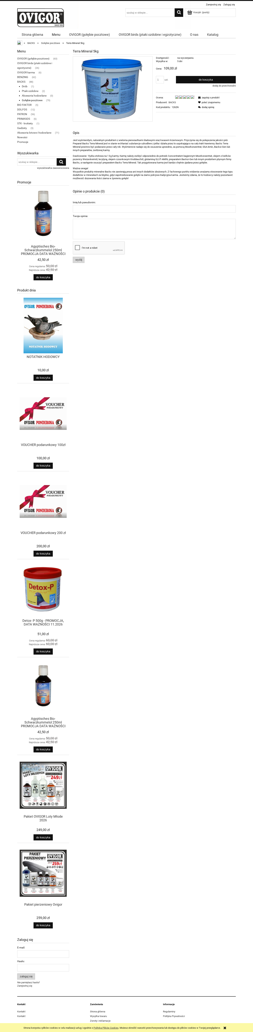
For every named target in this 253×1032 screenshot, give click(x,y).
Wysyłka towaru (98, 1016)
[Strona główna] (40, 17)
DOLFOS (22, 109)
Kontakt (21, 1011)
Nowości (22, 137)
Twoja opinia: (80, 216)
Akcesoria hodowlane (34, 95)
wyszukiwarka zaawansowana (53, 168)
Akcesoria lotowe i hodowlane (34, 132)
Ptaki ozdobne (30, 90)
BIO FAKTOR (24, 104)
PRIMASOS (23, 118)
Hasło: (21, 961)
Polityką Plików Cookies (106, 1027)
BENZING (22, 77)
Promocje (22, 141)
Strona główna (97, 1011)
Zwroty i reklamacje (100, 1020)
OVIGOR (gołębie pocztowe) (33, 58)
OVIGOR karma (26, 72)
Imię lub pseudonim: (84, 202)
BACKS (21, 81)
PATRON (22, 114)
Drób (24, 86)
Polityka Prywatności (174, 1016)
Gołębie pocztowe (32, 100)
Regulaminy (169, 1011)
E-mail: (21, 947)
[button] (208, 97)
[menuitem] (32, 35)
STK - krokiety (25, 123)
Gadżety (22, 128)
